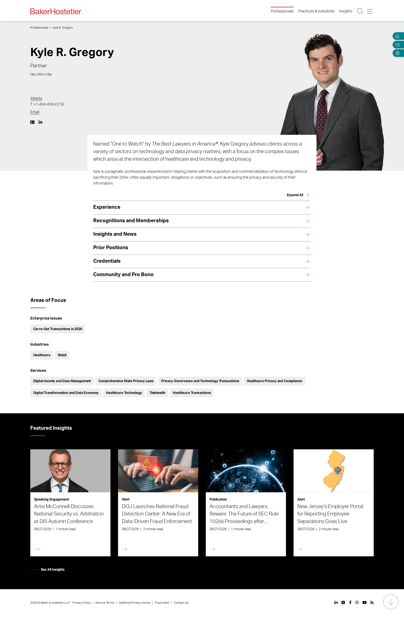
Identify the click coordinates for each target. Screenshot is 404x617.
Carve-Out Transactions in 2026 (57, 329)
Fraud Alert (162, 602)
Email (34, 112)
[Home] (396, 36)
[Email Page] (396, 44)
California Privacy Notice (134, 602)
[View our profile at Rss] (372, 602)
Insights (345, 11)
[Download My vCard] (32, 122)
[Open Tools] (396, 53)
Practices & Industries (316, 11)
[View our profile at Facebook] (350, 602)
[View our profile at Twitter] (343, 602)
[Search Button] (360, 11)
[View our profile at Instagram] (357, 602)
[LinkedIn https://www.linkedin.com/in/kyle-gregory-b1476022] (40, 122)
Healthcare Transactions (192, 393)
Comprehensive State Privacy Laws (126, 381)
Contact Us (181, 602)
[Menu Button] (370, 11)
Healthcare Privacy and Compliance (274, 381)
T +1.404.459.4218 (47, 104)
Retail (62, 355)
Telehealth (157, 393)
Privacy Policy (82, 602)
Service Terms (104, 602)
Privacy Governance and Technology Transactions (200, 381)
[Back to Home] (55, 11)
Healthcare (41, 355)
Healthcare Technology (124, 393)
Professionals (282, 11)
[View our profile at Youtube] (364, 602)
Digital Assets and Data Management (62, 381)
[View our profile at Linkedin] (336, 602)
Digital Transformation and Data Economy (66, 393)
